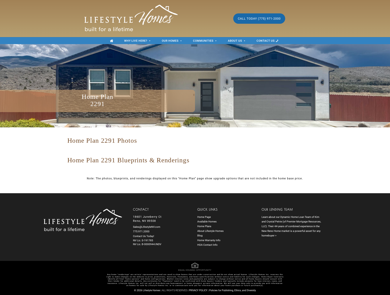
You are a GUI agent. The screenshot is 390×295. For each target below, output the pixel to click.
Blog (200, 235)
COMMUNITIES (203, 40)
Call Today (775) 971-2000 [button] (259, 18)
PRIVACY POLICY (198, 290)
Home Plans (204, 226)
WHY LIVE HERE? (135, 40)
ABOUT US (235, 40)
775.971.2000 (141, 231)
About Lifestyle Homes (210, 230)
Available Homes (207, 221)
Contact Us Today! (143, 236)
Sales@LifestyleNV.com (146, 226)
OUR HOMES (170, 40)
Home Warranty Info (208, 240)
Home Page (204, 216)
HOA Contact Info (207, 244)
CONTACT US (266, 40)
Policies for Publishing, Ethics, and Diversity (232, 290)
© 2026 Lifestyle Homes (147, 290)
